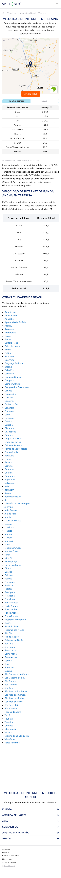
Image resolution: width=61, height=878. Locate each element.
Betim (8, 353)
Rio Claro (9, 633)
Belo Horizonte (12, 346)
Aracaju (8, 325)
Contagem (10, 411)
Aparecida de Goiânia (15, 322)
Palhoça (8, 575)
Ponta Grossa (11, 602)
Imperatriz (10, 479)
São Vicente (11, 708)
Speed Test (30, 94)
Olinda (8, 568)
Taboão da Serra (13, 712)
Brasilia (8, 366)
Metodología (7, 859)
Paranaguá (10, 582)
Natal (7, 554)
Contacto (5, 852)
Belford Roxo (11, 342)
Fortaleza (9, 455)
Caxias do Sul (11, 404)
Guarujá (8, 472)
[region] (30, 66)
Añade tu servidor (9, 862)
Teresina (42, 13)
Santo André (11, 657)
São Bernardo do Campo (17, 674)
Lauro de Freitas (13, 520)
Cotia (7, 414)
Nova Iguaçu (11, 561)
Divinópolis (10, 431)
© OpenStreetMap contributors (27, 160)
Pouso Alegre (12, 612)
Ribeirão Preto (12, 626)
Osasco (8, 571)
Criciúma (9, 418)
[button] (57, 4)
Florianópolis (11, 452)
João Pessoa (11, 510)
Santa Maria (11, 653)
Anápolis (9, 319)
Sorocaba (9, 667)
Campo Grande (12, 383)
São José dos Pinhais (15, 698)
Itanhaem (9, 489)
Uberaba (9, 725)
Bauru (8, 339)
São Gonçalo (11, 684)
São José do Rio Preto (16, 691)
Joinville (9, 506)
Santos (8, 660)
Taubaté (9, 718)
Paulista (9, 585)
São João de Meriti (14, 701)
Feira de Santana (13, 445)
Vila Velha (10, 739)
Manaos (8, 537)
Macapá (8, 530)
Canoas (8, 390)
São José (9, 688)
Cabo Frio (9, 370)
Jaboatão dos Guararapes (17, 503)
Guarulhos (10, 476)
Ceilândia (9, 407)
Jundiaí (8, 517)
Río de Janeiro (12, 636)
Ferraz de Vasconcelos (16, 448)
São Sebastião (12, 705)
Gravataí (9, 465)
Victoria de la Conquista (17, 735)
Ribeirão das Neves (14, 630)
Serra (7, 664)
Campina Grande (13, 377)
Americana (10, 312)
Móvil (44, 101)
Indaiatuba (10, 483)
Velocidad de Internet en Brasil (21, 13)
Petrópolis (10, 592)
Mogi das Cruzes (13, 547)
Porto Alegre (11, 606)
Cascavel (9, 401)
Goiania (8, 462)
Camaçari (9, 373)
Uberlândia (10, 729)
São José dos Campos (16, 694)
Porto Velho (11, 609)
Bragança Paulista (14, 363)
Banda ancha (16, 101)
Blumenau (10, 356)
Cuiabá (8, 421)
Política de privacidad (10, 856)
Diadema (9, 428)
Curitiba (9, 424)
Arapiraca (9, 329)
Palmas (8, 578)
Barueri (8, 336)
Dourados (9, 435)
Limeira (8, 524)
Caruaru (9, 397)
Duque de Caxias (13, 438)
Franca (8, 459)
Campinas (10, 380)
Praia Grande (11, 616)
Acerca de (6, 849)
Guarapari (9, 469)
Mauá (7, 544)
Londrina (9, 527)
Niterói (8, 558)
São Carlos (10, 681)
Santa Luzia (10, 650)
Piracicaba (10, 595)
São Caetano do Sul (15, 677)
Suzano (8, 671)
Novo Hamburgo (13, 565)
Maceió (8, 534)
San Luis (9, 643)
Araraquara (10, 332)
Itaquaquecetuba (13, 496)
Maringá (9, 541)
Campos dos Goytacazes (17, 387)
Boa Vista (9, 360)
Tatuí (7, 715)
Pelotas (8, 589)
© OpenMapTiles (8, 160)
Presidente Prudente (15, 619)
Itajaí (7, 486)
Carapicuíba (10, 394)
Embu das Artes (13, 442)
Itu (6, 500)
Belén (8, 349)
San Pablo (10, 647)
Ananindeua (11, 315)
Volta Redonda (12, 742)
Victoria (8, 732)
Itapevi (8, 493)
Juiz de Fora (10, 513)
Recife (8, 623)
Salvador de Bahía (14, 640)
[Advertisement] (30, 768)
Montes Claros (12, 551)
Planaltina (10, 599)
